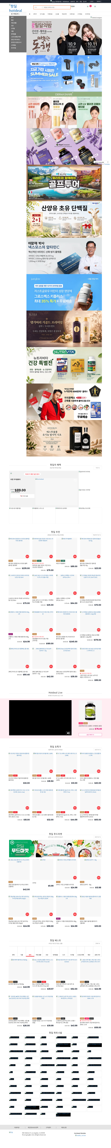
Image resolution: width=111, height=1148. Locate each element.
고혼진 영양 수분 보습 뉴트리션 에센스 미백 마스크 (89, 675)
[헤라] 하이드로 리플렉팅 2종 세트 (18, 672)
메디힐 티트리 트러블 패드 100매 (41, 778)
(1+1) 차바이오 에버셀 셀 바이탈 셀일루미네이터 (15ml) (89, 816)
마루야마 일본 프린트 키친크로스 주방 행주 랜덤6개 (41, 565)
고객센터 (48, 1127)
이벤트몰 (50, 14)
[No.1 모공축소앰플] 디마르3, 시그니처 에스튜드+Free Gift (40, 985)
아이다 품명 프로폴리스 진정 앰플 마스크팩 (89, 779)
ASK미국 (72, 1)
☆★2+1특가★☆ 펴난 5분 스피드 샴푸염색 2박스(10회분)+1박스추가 (90, 985)
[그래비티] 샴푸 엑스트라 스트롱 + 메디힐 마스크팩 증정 (65, 1022)
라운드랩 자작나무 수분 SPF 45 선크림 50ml (65, 985)
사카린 (34, 883)
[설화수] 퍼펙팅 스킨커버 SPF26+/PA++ (63, 599)
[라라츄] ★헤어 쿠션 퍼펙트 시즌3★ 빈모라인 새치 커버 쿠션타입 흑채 (18, 1022)
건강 (12, 26)
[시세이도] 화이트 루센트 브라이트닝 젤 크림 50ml (18, 599)
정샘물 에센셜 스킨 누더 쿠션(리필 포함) (42, 1022)
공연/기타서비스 (15, 39)
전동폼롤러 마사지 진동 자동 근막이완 (40, 639)
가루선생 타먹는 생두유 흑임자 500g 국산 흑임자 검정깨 (42, 922)
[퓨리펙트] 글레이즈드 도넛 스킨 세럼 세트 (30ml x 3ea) (19, 816)
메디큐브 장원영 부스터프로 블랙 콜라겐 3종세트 (17, 564)
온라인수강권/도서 (16, 42)
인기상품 (42, 14)
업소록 (84, 1)
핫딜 (81, 1)
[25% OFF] (39, 491)
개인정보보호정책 (33, 1127)
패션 (12, 20)
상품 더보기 (97, 749)
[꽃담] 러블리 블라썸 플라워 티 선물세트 (88, 922)
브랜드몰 (72, 14)
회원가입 (98, 1)
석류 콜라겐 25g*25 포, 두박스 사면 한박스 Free (66, 816)
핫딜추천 (64, 14)
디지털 (13, 28)
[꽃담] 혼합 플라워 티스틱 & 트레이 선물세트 (18, 885)
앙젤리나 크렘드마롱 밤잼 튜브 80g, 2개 (18, 638)
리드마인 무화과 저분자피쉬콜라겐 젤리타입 (18, 779)
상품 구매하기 (90, 734)
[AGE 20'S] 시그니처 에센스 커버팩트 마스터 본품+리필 (43, 601)
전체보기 (97, 943)
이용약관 (16, 1127)
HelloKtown (66, 1)
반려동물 (13, 34)
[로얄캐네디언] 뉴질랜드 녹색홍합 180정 (90, 726)
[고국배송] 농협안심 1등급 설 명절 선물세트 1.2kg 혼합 (89, 636)
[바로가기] (90, 480)
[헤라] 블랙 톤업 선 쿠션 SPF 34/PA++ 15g (40, 673)
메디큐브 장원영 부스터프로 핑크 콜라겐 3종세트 (65, 638)
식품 (12, 31)
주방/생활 (13, 23)
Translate (107, 164)
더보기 (97, 468)
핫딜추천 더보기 (96, 535)
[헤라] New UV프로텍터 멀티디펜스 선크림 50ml (66, 673)
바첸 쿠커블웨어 (15, 479)
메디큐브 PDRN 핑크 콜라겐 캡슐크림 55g (88, 564)
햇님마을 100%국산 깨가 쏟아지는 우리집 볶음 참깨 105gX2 (18, 922)
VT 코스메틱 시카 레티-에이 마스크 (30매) (66, 779)
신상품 (57, 14)
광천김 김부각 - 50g (85, 884)
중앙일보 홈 (58, 1)
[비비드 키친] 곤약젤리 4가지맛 (65, 884)
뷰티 (12, 17)
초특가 (35, 14)
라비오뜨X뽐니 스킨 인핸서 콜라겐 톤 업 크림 (42, 816)
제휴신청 (64, 1127)
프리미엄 (87, 14)
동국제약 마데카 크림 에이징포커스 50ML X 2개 (90, 1023)
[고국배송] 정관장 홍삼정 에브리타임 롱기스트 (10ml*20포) (90, 601)
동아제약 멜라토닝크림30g (16, 984)
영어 (77, 1)
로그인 (92, 1)
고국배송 (79, 14)
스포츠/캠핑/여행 (16, 37)
